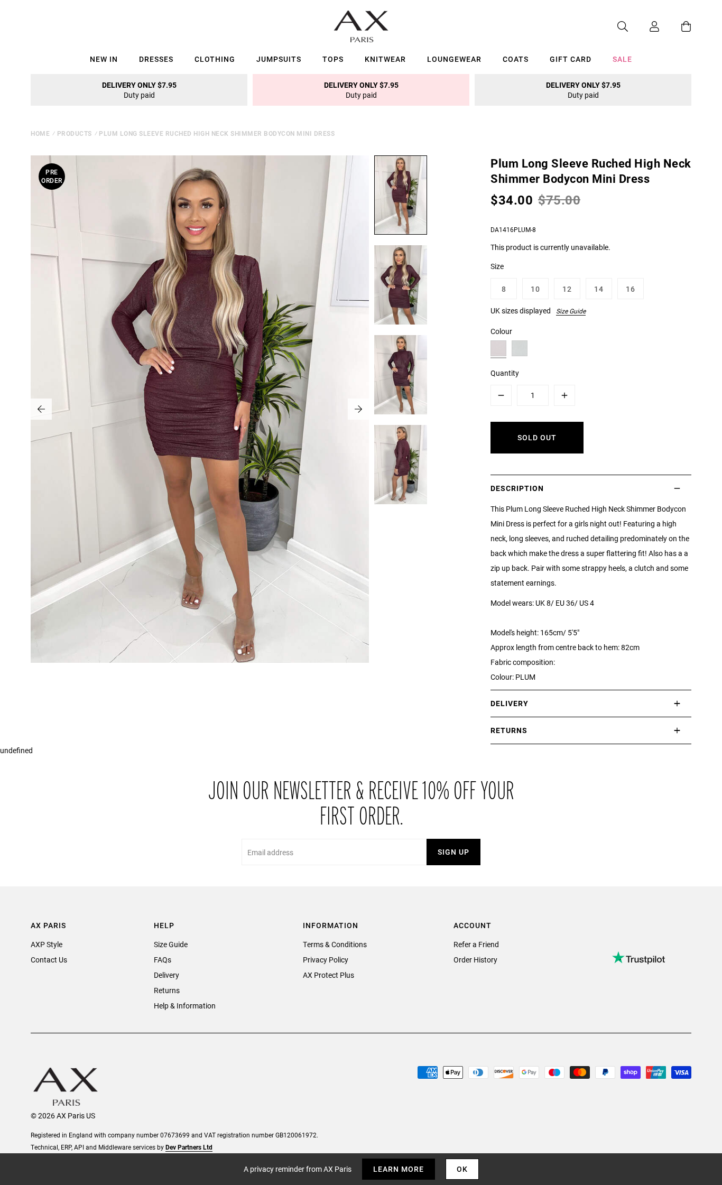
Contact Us (49, 960)
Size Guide (571, 311)
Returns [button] (508, 730)
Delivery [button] (509, 703)
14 (599, 289)
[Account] (644, 26)
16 (630, 289)
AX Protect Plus (328, 975)
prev (41, 409)
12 (567, 289)
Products (74, 133)
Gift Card (570, 59)
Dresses (156, 59)
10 (535, 289)
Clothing (215, 59)
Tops (333, 59)
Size (497, 266)
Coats (516, 59)
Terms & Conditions (335, 944)
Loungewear (454, 59)
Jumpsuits (278, 59)
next (358, 409)
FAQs (162, 960)
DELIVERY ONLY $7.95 (139, 90)
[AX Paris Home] (361, 26)
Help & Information (185, 1006)
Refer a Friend (476, 944)
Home (40, 133)
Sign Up (453, 852)
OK (462, 1169)
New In (104, 59)
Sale (622, 59)
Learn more (398, 1169)
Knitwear (385, 59)
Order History (475, 960)
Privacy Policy (325, 960)
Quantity (504, 373)
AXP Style (46, 944)
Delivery (166, 975)
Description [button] (517, 488)
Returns (167, 990)
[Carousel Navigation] (200, 409)
